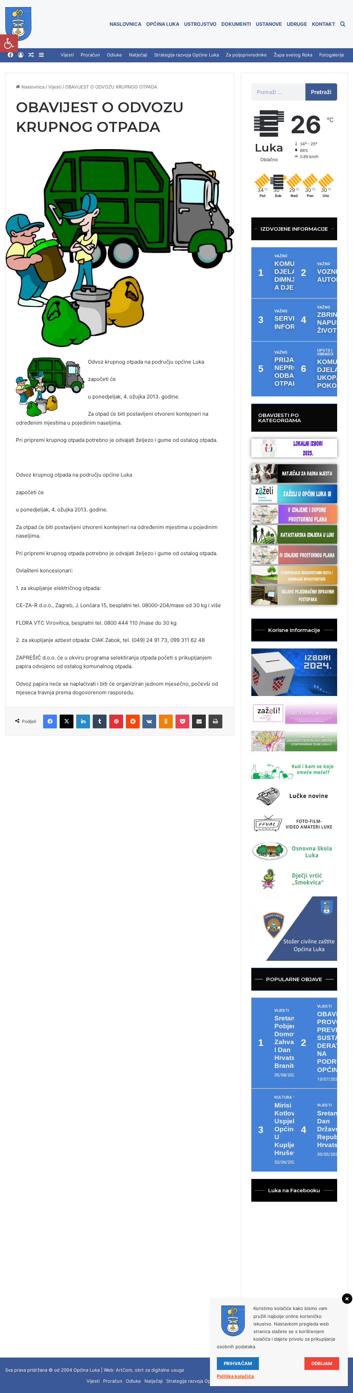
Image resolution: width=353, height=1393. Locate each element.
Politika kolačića (235, 1376)
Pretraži (321, 92)
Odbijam (321, 1363)
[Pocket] (182, 721)
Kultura (283, 1097)
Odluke (114, 55)
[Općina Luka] (18, 24)
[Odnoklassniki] (166, 721)
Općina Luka (162, 24)
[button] (9, 43)
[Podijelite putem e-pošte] (199, 721)
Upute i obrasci (325, 352)
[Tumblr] (100, 721)
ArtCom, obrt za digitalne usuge (150, 1370)
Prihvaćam (238, 1363)
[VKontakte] (149, 721)
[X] (66, 721)
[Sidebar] (41, 55)
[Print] (215, 721)
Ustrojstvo (200, 24)
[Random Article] (31, 55)
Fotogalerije (331, 55)
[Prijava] (21, 55)
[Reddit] (133, 721)
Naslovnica (125, 24)
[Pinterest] (116, 721)
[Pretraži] (342, 24)
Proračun (90, 55)
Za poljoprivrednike (246, 55)
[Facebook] (10, 55)
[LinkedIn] (83, 721)
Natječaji (138, 55)
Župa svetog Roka (293, 55)
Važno (281, 256)
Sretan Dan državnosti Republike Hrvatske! (334, 1129)
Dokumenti (236, 24)
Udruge (297, 24)
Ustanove (269, 24)
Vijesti (67, 55)
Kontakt (323, 24)
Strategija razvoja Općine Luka (186, 55)
